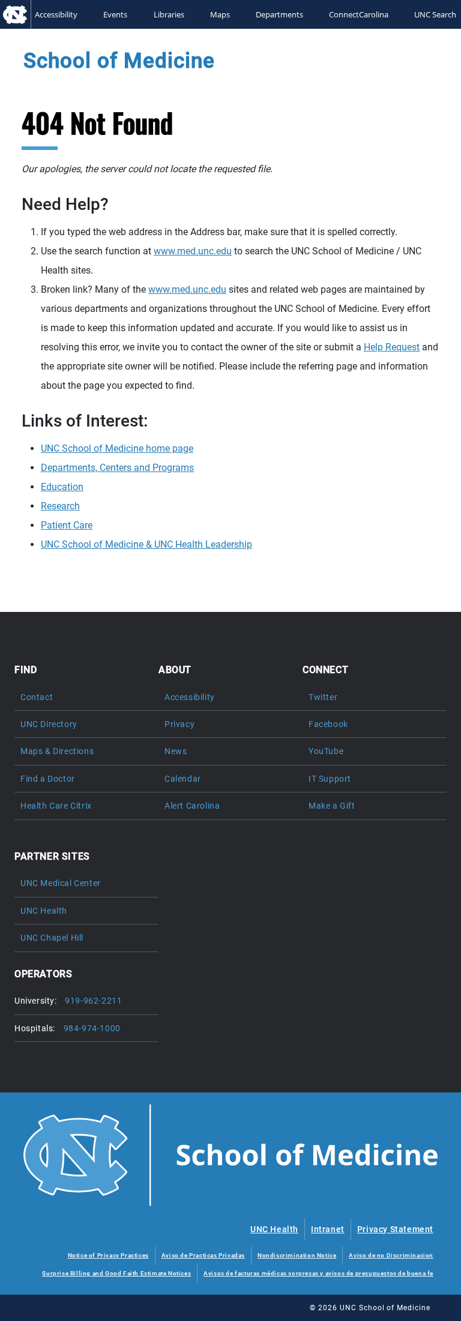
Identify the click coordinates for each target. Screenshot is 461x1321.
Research (60, 506)
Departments (279, 14)
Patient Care (66, 525)
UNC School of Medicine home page (117, 448)
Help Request (392, 347)
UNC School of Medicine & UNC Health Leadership (146, 544)
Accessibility (56, 14)
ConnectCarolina (358, 14)
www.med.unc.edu (193, 251)
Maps (220, 14)
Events (115, 14)
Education (62, 487)
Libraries (169, 14)
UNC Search (435, 14)
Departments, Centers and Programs (117, 467)
